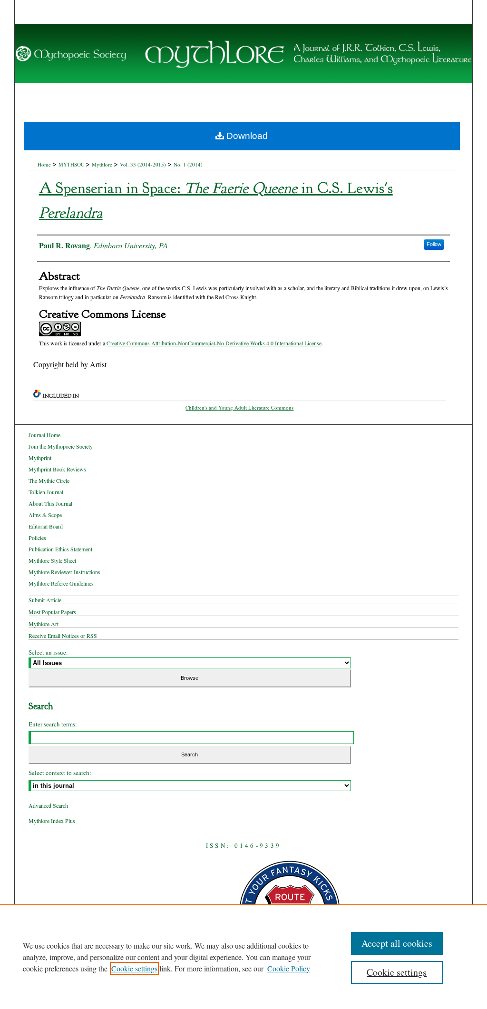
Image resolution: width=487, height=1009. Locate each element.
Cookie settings (134, 968)
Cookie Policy (288, 968)
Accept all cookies (396, 943)
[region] (243, 956)
